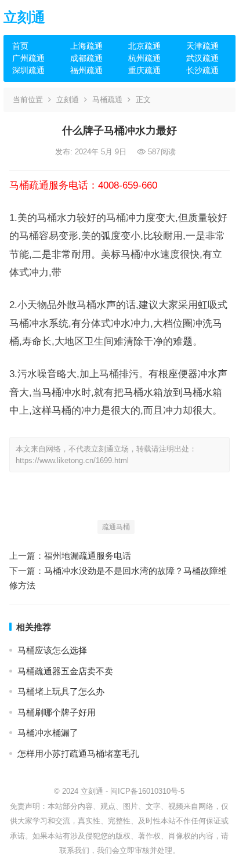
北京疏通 (144, 45)
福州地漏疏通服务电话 (87, 556)
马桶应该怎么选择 (52, 650)
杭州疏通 (144, 58)
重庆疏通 (144, 70)
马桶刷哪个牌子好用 (56, 712)
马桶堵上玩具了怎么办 (60, 691)
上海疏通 (86, 45)
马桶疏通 (107, 99)
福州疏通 (86, 70)
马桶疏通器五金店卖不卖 (65, 671)
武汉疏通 (202, 58)
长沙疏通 (202, 70)
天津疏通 (202, 45)
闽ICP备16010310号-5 (147, 791)
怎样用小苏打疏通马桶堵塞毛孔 (78, 753)
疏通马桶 (116, 527)
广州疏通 (28, 58)
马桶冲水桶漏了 (47, 733)
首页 (20, 45)
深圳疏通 (28, 70)
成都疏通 (86, 58)
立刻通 (24, 17)
